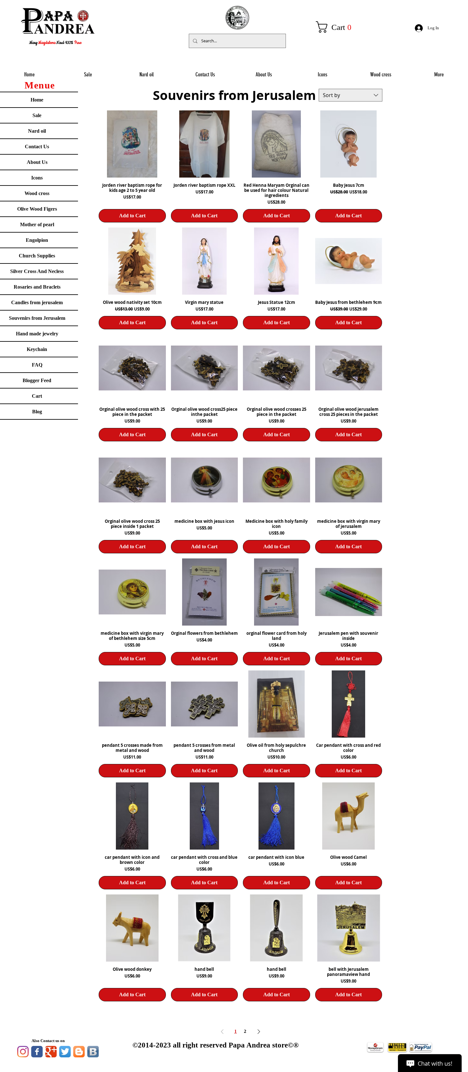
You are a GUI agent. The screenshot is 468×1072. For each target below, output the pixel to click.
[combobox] (350, 95)
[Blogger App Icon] (79, 1051)
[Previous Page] (222, 1032)
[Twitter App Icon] (65, 1051)
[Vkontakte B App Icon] (93, 1051)
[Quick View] (132, 144)
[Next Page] (259, 1032)
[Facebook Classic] (37, 1051)
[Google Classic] (51, 1051)
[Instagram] (23, 1051)
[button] (337, 27)
